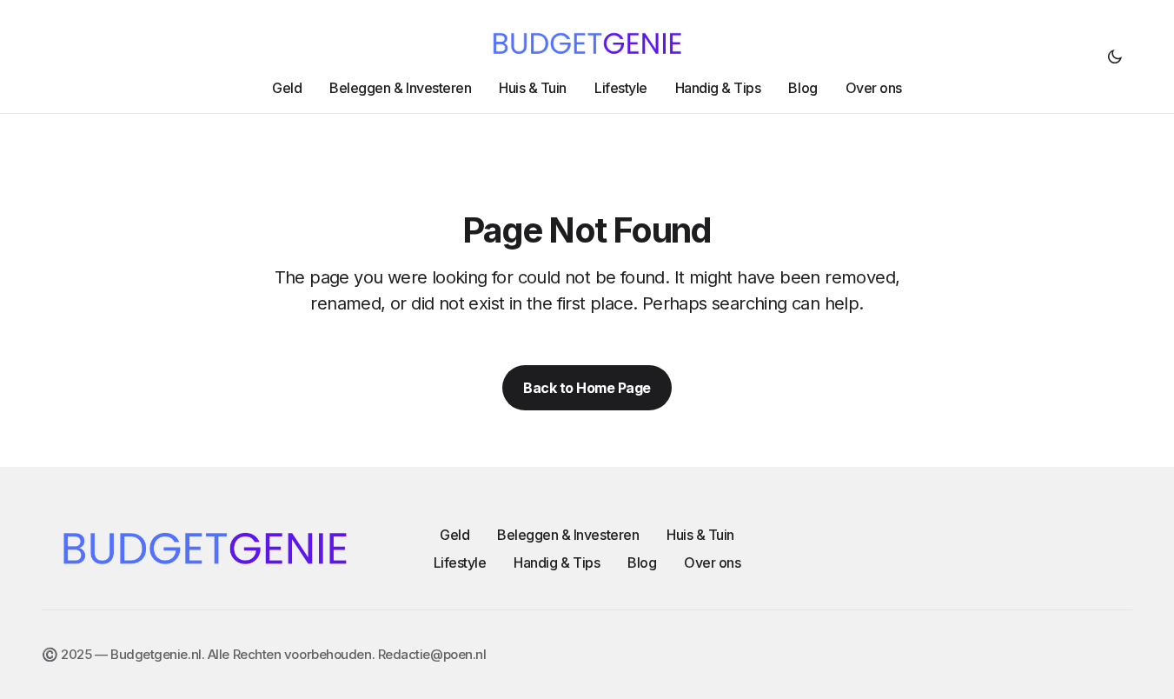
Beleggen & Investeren (568, 534)
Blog (641, 562)
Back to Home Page (587, 387)
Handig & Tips (557, 562)
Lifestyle (460, 562)
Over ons (712, 562)
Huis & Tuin (700, 534)
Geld (454, 534)
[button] (1115, 56)
